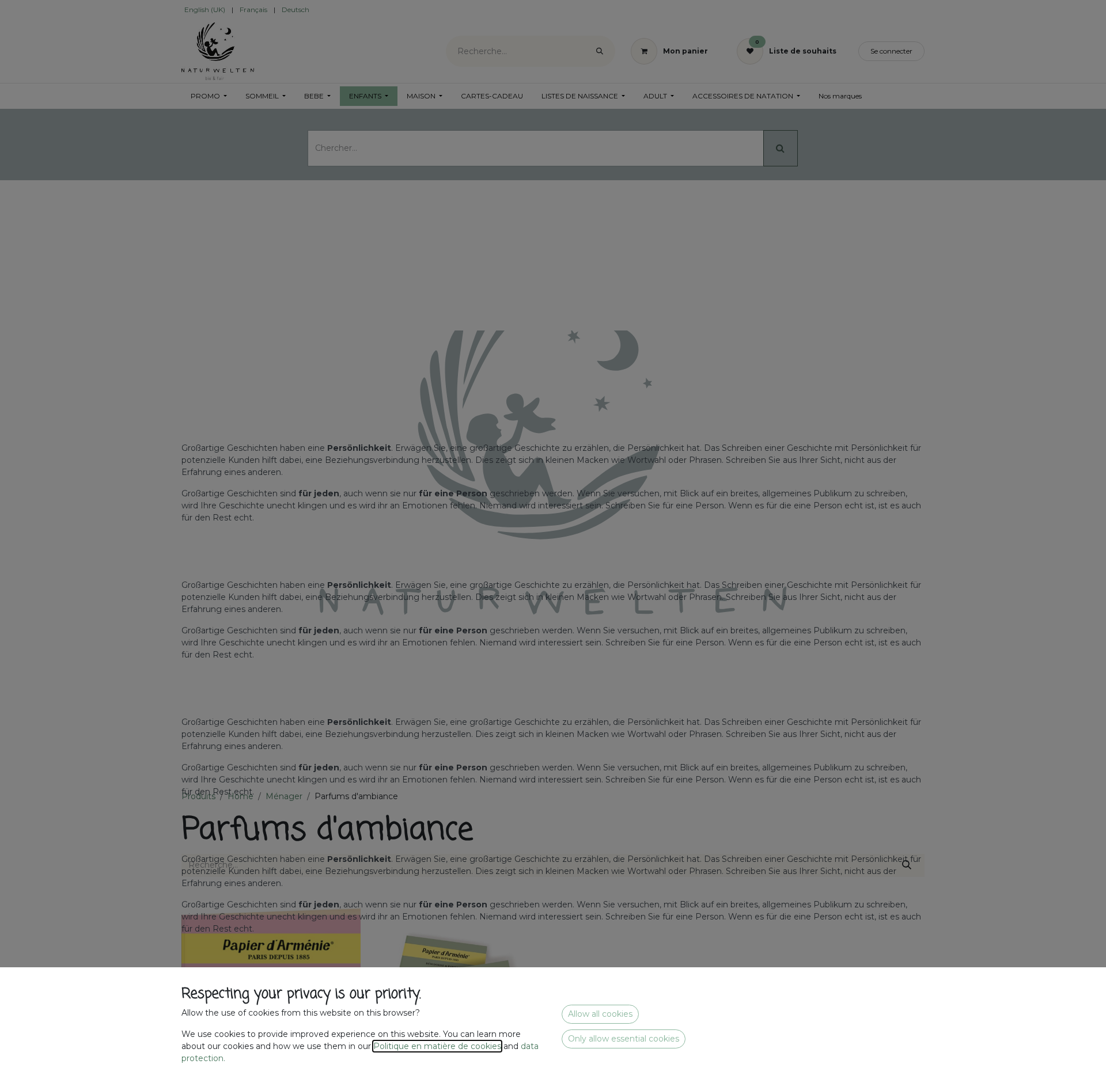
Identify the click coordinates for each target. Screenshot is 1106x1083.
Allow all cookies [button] (600, 1014)
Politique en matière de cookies (437, 1046)
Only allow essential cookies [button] (623, 1038)
